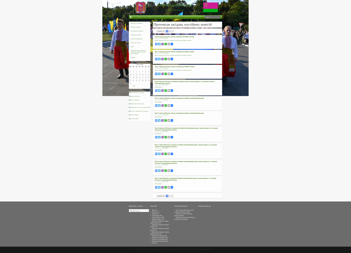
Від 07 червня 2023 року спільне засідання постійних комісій (174, 66)
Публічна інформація (136, 38)
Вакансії (133, 57)
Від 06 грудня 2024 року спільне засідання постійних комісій (174, 36)
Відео (132, 46)
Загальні (154, 212)
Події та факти (156, 217)
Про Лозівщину (156, 17)
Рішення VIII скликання (159, 241)
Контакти (181, 17)
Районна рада (145, 17)
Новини (136, 17)
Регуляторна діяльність (137, 31)
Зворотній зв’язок (136, 42)
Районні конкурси (136, 27)
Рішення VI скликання (158, 237)
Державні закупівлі (136, 35)
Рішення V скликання (158, 235)
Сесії (174, 17)
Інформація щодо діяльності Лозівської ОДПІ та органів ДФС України (138, 52)
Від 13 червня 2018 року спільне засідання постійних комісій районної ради (179, 98)
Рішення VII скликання (158, 239)
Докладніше (159, 87)
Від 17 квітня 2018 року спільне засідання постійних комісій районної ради (179, 113)
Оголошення (155, 215)
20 (139, 77)
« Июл (133, 86)
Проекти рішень (156, 219)
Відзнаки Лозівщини (136, 23)
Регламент (167, 17)
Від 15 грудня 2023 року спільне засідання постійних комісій (174, 51)
